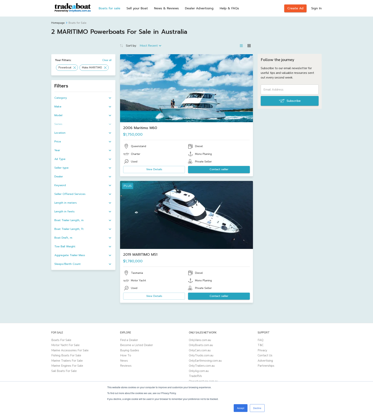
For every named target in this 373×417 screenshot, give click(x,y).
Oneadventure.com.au (203, 381)
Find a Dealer (129, 340)
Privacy (262, 350)
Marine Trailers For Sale (67, 361)
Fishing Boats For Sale (66, 355)
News (124, 361)
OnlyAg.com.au (199, 371)
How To (125, 355)
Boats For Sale (61, 340)
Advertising (265, 361)
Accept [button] (240, 408)
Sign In (316, 8)
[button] (67, 68)
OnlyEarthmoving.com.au (205, 361)
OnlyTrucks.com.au (201, 355)
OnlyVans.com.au (200, 340)
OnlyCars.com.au (200, 350)
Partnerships (266, 366)
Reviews (126, 366)
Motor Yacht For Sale (65, 345)
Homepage (58, 23)
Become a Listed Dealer (136, 345)
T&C (261, 345)
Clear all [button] (107, 60)
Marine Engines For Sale (67, 366)
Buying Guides (129, 350)
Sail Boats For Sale (64, 371)
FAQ (260, 340)
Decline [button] (257, 408)
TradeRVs (195, 376)
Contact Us (265, 355)
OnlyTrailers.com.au (202, 366)
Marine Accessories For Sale (70, 350)
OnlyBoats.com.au (201, 345)
